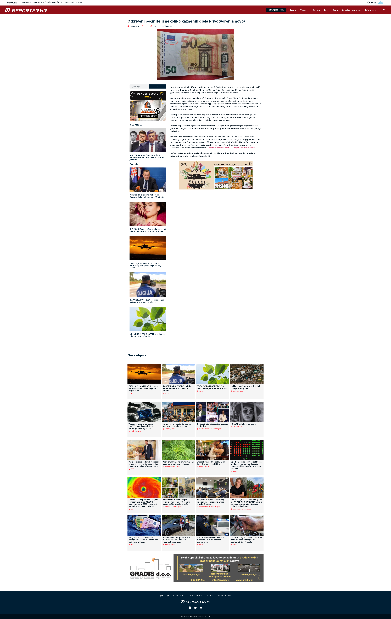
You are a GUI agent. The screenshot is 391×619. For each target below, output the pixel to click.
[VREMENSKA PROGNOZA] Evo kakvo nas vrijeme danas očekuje (148, 335)
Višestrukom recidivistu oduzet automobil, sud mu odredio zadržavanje (210, 539)
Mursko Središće (170, 467)
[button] (384, 10)
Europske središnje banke (243, 148)
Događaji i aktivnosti (351, 10)
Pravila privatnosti (195, 595)
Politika (316, 10)
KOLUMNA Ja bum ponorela (243, 424)
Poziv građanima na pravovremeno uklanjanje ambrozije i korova (178, 463)
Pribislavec (208, 429)
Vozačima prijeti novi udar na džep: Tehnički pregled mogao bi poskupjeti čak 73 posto (246, 539)
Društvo (236, 391)
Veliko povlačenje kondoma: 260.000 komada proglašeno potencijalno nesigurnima (141, 426)
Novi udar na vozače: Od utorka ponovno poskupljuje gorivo (177, 425)
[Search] (157, 86)
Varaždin (174, 507)
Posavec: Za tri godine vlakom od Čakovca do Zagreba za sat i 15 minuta (147, 196)
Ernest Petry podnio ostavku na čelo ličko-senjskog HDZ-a (211, 463)
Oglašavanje (164, 595)
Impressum (178, 595)
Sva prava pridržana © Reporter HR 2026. (196, 617)
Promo (293, 10)
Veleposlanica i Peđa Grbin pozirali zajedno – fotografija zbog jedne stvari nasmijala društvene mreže (144, 464)
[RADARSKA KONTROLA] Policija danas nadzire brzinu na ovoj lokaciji (147, 301)
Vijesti (303, 10)
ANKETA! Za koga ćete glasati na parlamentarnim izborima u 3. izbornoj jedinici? (147, 157)
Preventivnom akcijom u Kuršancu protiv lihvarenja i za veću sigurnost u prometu (178, 539)
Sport (335, 10)
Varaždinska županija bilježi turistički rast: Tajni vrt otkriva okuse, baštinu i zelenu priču (176, 501)
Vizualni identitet (225, 595)
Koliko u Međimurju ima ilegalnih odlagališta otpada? (245, 387)
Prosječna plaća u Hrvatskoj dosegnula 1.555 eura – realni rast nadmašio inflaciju (144, 539)
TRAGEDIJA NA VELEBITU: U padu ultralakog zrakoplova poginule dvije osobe (48, 2)
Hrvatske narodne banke (219, 148)
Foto (326, 10)
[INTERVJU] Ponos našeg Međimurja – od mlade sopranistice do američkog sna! (148, 230)
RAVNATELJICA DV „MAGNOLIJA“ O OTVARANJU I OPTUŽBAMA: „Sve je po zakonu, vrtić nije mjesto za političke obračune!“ (246, 502)
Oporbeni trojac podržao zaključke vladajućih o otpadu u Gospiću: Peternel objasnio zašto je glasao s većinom (246, 465)
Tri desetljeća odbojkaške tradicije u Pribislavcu (212, 425)
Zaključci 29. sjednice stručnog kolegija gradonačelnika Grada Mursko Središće (210, 501)
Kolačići (210, 595)
